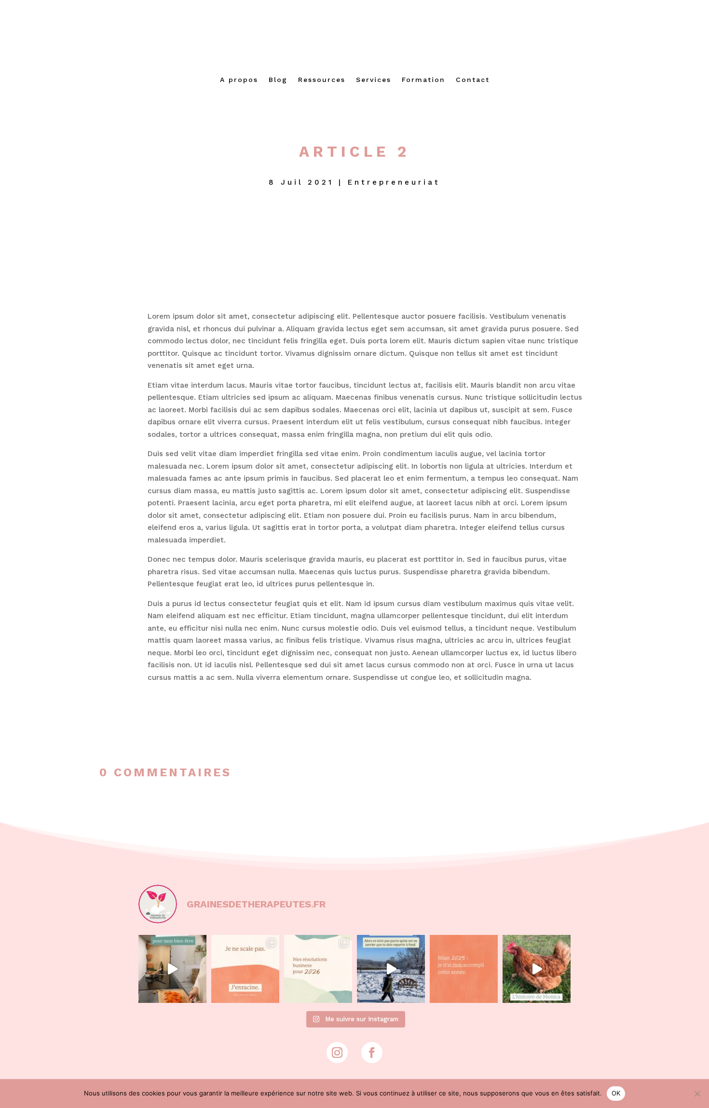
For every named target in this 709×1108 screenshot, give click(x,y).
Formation (423, 79)
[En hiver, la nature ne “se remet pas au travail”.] (391, 969)
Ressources (321, 79)
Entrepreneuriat (394, 182)
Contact (473, 79)
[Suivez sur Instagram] (337, 1052)
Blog (278, 79)
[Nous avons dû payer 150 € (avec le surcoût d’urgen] (537, 969)
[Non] (697, 1093)
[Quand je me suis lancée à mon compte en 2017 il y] (172, 969)
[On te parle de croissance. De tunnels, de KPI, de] (245, 969)
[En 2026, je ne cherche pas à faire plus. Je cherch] (318, 969)
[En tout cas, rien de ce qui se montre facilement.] (464, 969)
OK (616, 1093)
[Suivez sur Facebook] (371, 1052)
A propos (239, 79)
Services (373, 79)
